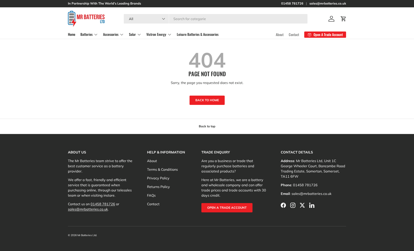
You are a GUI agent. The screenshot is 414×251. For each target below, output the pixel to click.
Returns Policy (158, 187)
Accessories (110, 34)
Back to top (207, 126)
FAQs (151, 195)
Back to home (207, 100)
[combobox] (215, 19)
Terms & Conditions (162, 169)
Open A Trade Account (227, 208)
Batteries (86, 34)
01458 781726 (292, 3)
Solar (132, 34)
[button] (343, 19)
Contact (294, 34)
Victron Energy (156, 34)
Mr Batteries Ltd (86, 235)
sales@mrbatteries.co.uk (327, 3)
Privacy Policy (158, 178)
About (280, 34)
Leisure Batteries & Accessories (197, 34)
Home (71, 34)
